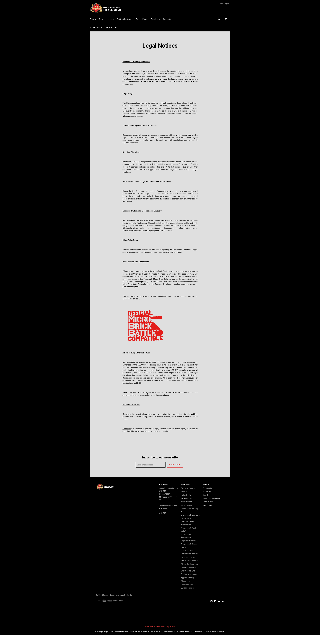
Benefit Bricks (186, 498)
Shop (92, 19)
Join (221, 4)
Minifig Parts (186, 518)
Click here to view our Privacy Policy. (160, 626)
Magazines (185, 581)
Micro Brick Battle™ (188, 557)
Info (136, 19)
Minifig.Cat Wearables (189, 564)
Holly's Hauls (186, 495)
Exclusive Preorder (188, 488)
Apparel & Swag (187, 578)
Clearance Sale (187, 585)
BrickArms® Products (189, 554)
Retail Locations (106, 19)
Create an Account (117, 595)
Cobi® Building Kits (188, 567)
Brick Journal (208, 502)
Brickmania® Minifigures (190, 515)
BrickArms (207, 492)
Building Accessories (189, 574)
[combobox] (220, 19)
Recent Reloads (187, 505)
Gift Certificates (123, 19)
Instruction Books (188, 550)
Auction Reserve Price (211, 498)
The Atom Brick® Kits (189, 561)
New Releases (186, 502)
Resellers (155, 19)
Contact (166, 19)
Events (145, 19)
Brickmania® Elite (188, 571)
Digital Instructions (188, 541)
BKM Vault (185, 492)
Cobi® (205, 495)
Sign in (226, 4)
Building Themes (187, 588)
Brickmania (207, 488)
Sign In (129, 595)
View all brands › (208, 505)
